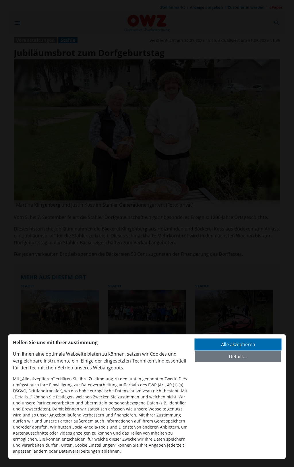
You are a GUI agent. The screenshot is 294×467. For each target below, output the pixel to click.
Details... (238, 356)
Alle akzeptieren (238, 344)
